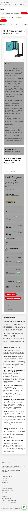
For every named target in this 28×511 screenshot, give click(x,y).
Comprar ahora (11, 294)
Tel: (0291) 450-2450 (4, 4)
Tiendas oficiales (5, 1)
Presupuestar (9, 309)
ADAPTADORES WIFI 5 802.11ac (11, 169)
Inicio (4, 30)
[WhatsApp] (24, 507)
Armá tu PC (3, 24)
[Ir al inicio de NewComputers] (14, 9)
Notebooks (11, 24)
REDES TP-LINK (14, 171)
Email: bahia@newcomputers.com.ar (10, 504)
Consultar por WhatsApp (13, 298)
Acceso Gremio (10, 2)
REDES (9, 30)
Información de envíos (6, 488)
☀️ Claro (3, 17)
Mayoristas (4, 492)
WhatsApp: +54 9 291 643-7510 (15, 4)
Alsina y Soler (4, 478)
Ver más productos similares (13, 302)
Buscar (24, 13)
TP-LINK (6, 166)
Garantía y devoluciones (7, 490)
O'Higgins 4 (4, 480)
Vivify (17, 24)
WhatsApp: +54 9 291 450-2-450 (9, 500)
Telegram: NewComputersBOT (8, 502)
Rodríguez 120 (4, 482)
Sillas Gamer (24, 24)
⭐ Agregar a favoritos (12, 305)
